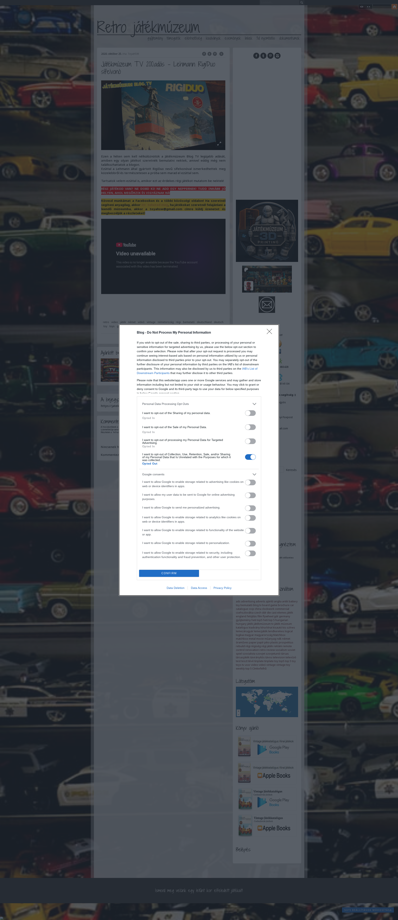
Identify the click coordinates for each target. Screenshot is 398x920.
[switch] (250, 413)
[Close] (271, 333)
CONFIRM (169, 573)
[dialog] (199, 460)
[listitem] (199, 404)
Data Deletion (175, 588)
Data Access (199, 588)
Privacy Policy (223, 588)
